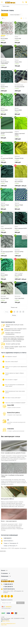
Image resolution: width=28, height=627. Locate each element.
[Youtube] (5, 596)
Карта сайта (4, 624)
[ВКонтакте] (2, 596)
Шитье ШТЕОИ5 (18, 275)
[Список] (24, 18)
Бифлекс (17, 131)
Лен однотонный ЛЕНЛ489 (7, 158)
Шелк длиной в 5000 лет (7, 498)
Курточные (17, 156)
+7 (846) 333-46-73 (8, 584)
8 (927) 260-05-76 (7, 538)
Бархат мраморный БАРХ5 (21, 228)
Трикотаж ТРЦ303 (19, 205)
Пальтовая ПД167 (5, 298)
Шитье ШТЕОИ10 (19, 181)
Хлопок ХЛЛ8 (18, 38)
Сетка (2, 226)
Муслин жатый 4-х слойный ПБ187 (5, 62)
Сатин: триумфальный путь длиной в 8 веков (13, 452)
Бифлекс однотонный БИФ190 (20, 134)
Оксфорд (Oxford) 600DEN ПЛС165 (7, 133)
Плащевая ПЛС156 (19, 158)
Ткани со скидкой (19, 179)
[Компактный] (26, 18)
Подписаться (20, 602)
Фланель (17, 60)
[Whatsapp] (12, 596)
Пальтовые (3, 296)
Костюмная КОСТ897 (19, 86)
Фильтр (5, 14)
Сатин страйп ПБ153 (19, 298)
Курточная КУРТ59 (19, 251)
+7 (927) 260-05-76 (8, 586)
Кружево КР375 (4, 86)
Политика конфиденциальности (8, 623)
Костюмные (3, 179)
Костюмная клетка (19, 85)
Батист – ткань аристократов (9, 521)
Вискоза (2, 36)
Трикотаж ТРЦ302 (5, 205)
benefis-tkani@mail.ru (8, 540)
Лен (2, 156)
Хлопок (16, 36)
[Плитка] (21, 18)
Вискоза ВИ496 (18, 110)
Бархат (16, 226)
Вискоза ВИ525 (4, 275)
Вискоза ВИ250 (4, 38)
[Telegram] (8, 596)
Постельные (3, 60)
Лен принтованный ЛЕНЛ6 (7, 251)
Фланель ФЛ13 (18, 62)
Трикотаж (3, 203)
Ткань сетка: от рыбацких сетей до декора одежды (12, 476)
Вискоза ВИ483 (4, 110)
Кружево (3, 85)
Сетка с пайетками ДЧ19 (6, 228)
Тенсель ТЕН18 (4, 181)
